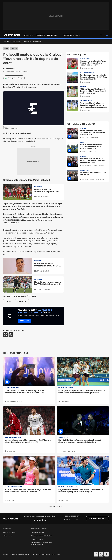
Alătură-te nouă (8, 536)
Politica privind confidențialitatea (42, 536)
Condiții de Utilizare (37, 532)
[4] (42, 520)
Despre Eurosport (9, 532)
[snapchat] (106, 554)
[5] (45, 520)
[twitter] (101, 554)
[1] (34, 520)
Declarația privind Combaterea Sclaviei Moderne (41, 543)
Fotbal (6, 48)
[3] (40, 520)
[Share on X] (5, 334)
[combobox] (71, 519)
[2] (37, 520)
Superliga (14, 48)
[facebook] (96, 554)
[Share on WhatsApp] (11, 334)
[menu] (101, 35)
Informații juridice (37, 539)
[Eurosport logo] (11, 35)
